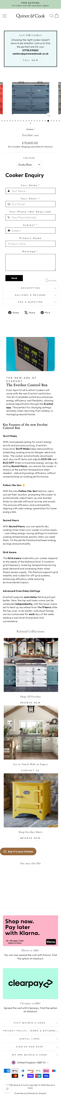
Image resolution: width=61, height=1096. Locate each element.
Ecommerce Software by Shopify (30, 1093)
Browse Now (30, 702)
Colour (29, 158)
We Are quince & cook (29, 1054)
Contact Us (30, 770)
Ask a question (30, 302)
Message (30, 251)
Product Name (30, 238)
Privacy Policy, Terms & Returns (29, 1030)
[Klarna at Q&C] (30, 930)
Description (30, 288)
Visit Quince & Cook (30, 1022)
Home (29, 129)
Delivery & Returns (30, 295)
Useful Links (29, 1038)
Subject (30, 225)
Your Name (30, 185)
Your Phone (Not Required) (30, 211)
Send (14, 278)
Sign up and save (29, 1046)
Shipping (25, 146)
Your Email (30, 198)
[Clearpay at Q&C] (30, 983)
